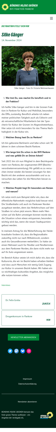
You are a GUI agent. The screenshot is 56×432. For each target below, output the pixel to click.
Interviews (6, 285)
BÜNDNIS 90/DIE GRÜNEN (24, 5)
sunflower (22, 415)
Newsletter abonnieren (23, 337)
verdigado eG (17, 417)
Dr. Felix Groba (28, 302)
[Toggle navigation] (51, 18)
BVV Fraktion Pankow (22, 9)
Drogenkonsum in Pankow (28, 318)
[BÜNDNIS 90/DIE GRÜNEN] (5, 6)
